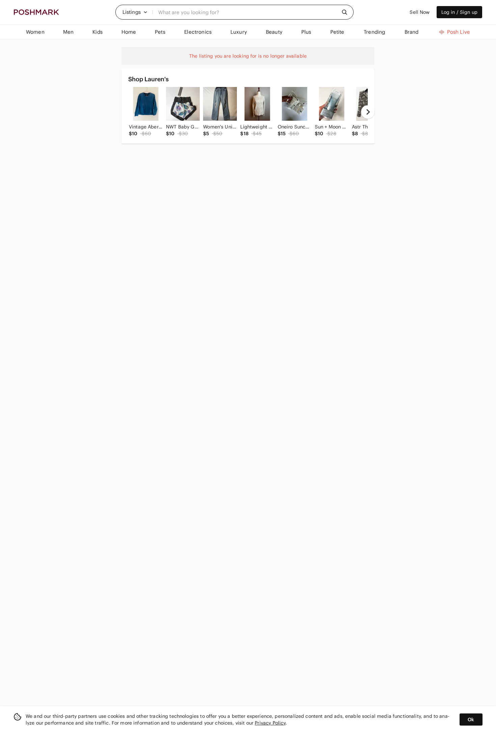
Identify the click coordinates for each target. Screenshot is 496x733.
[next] (368, 112)
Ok (471, 719)
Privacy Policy (270, 723)
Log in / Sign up (459, 12)
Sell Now (420, 12)
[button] (134, 12)
